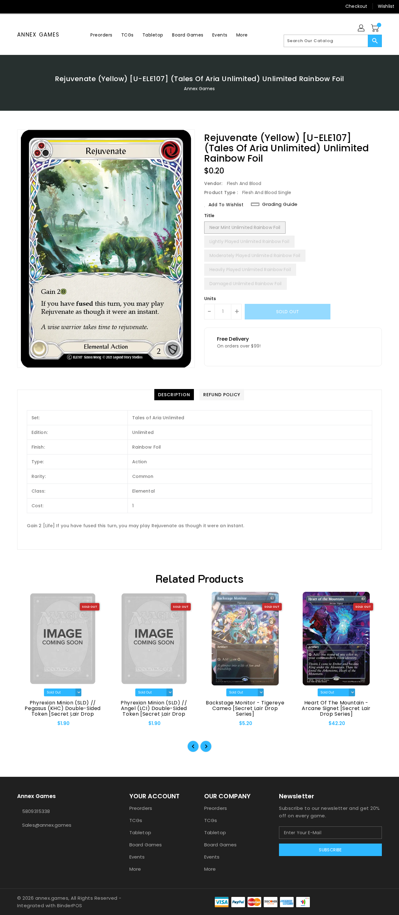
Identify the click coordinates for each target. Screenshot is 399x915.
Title (209, 215)
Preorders (140, 808)
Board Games (145, 844)
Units (210, 298)
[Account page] (361, 28)
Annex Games (38, 35)
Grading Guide (280, 204)
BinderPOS (69, 905)
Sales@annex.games (46, 825)
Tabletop (140, 832)
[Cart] (375, 28)
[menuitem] (101, 34)
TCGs (135, 820)
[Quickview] (27, 725)
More (135, 869)
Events (137, 857)
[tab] (174, 394)
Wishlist (386, 6)
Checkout (356, 6)
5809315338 (36, 811)
